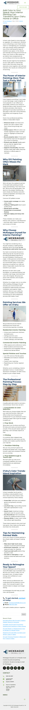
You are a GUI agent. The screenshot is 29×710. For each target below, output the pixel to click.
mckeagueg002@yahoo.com (17, 602)
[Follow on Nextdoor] (11, 668)
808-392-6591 (13, 604)
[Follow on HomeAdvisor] (15, 668)
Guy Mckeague (8, 21)
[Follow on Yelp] (19, 668)
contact (22, 598)
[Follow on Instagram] (8, 668)
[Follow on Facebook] (4, 668)
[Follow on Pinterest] (22, 668)
